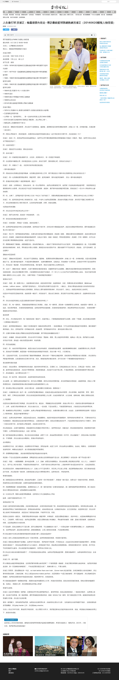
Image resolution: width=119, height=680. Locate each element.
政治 (20, 12)
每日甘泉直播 (14, 17)
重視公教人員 (103, 95)
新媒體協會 (109, 14)
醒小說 (103, 14)
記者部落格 (22, 17)
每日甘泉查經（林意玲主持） (50, 14)
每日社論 (17, 14)
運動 (98, 12)
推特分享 (7, 29)
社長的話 (31, 14)
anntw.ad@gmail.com (42, 671)
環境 (42, 12)
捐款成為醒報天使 (12, 620)
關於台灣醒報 (12, 669)
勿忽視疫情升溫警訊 (105, 102)
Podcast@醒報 (96, 14)
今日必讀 (5, 14)
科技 (56, 12)
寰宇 (27, 12)
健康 (77, 12)
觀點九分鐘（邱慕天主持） (67, 14)
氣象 (70, 12)
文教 (49, 12)
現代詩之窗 (79, 14)
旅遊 (105, 12)
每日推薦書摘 (86, 14)
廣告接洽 (11, 673)
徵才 (10, 671)
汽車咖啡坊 (38, 14)
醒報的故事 (24, 14)
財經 (91, 12)
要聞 (6, 12)
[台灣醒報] (59, 7)
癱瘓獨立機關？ (104, 93)
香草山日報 (6, 17)
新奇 (112, 12)
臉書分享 (15, 29)
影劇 (84, 12)
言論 (13, 12)
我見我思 (11, 14)
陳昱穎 (4, 26)
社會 (35, 12)
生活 (63, 12)
